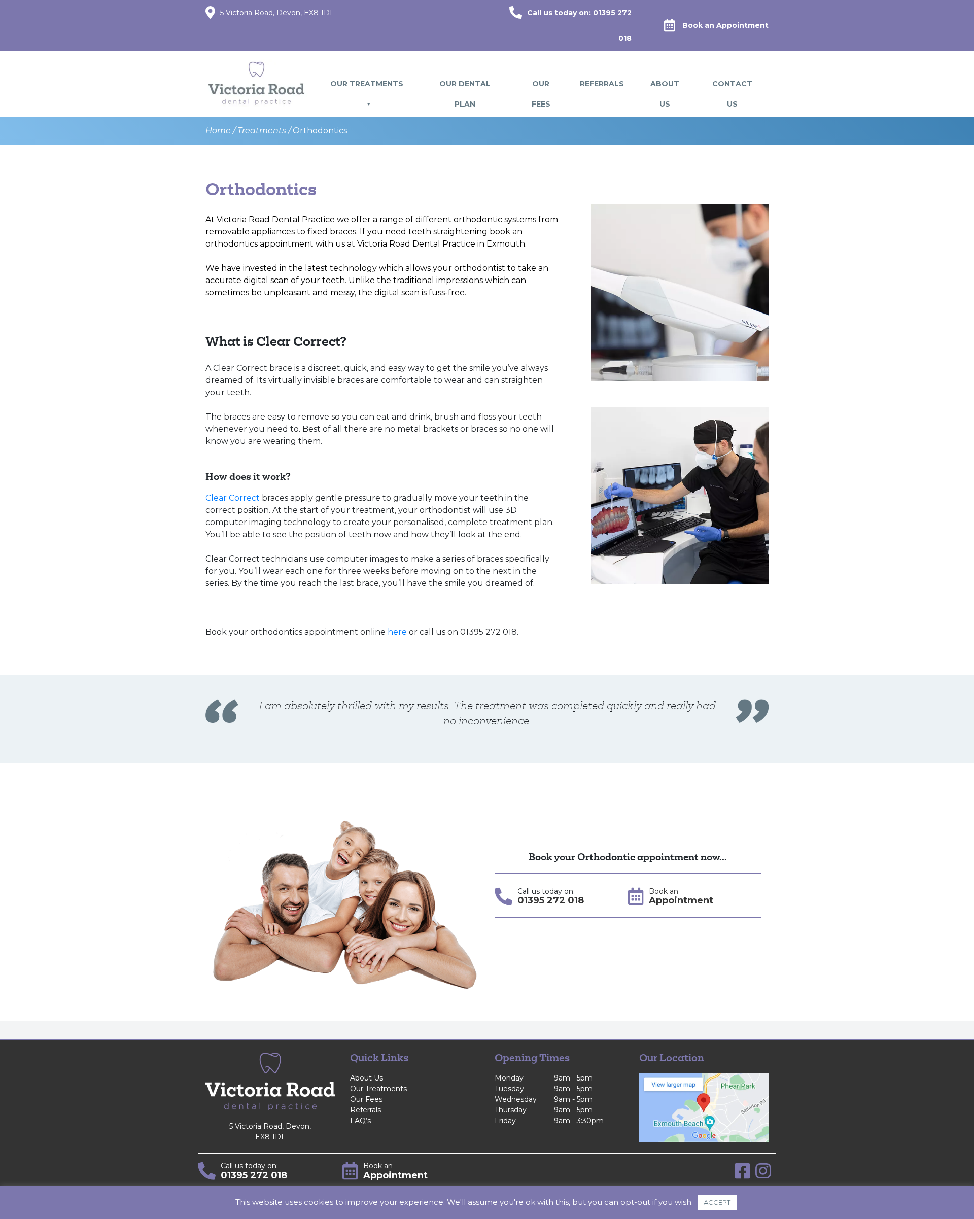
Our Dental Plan (465, 86)
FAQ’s (360, 1120)
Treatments (261, 130)
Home (218, 130)
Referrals (602, 83)
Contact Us (732, 86)
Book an (725, 25)
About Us (664, 86)
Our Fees (541, 86)
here (397, 632)
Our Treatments (366, 83)
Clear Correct (232, 498)
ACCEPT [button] (717, 1202)
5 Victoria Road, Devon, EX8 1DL (277, 12)
